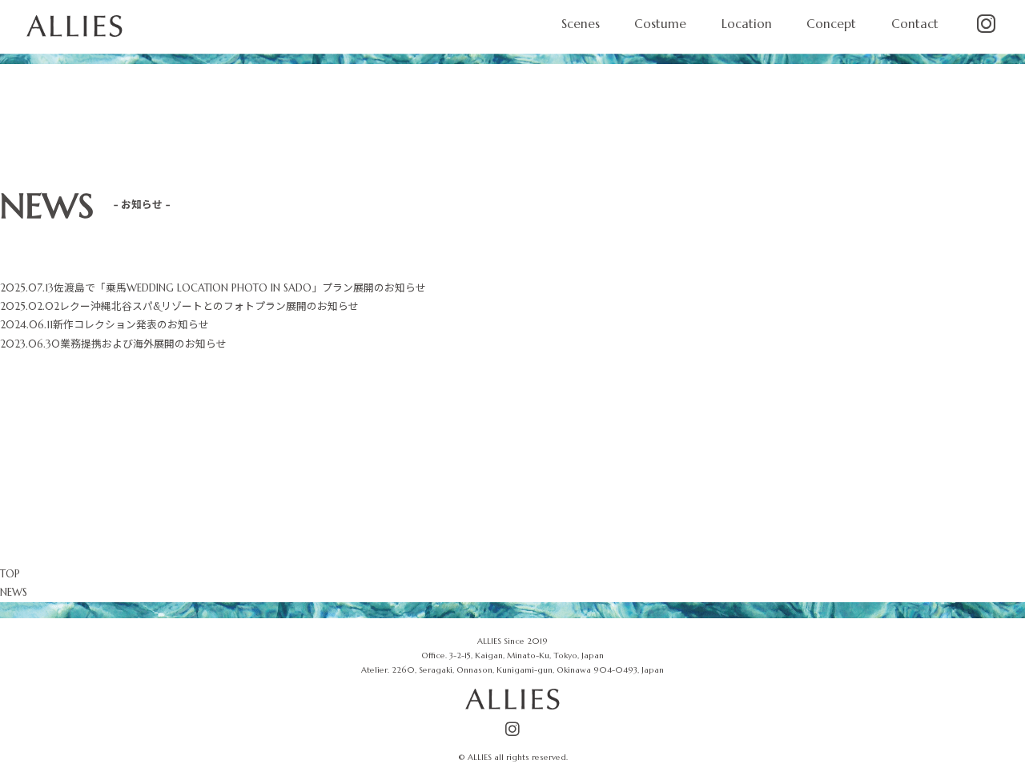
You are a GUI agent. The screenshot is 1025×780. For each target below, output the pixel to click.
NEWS (13, 592)
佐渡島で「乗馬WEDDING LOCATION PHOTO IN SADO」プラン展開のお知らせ (240, 288)
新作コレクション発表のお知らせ (131, 325)
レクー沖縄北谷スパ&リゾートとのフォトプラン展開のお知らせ (209, 306)
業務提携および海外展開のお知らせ (143, 344)
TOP (10, 574)
